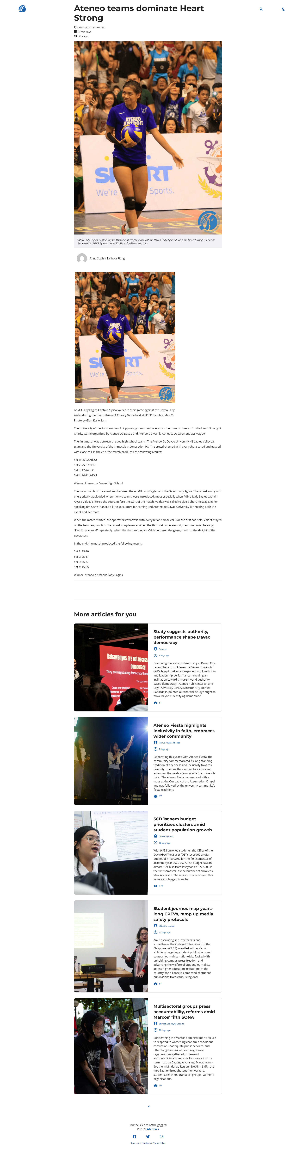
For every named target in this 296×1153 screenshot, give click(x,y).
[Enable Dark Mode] (283, 9)
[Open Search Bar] (261, 9)
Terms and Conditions (141, 1143)
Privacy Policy (158, 1143)
